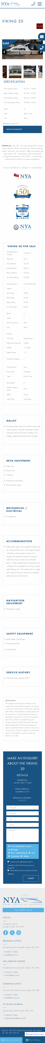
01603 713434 (11, 952)
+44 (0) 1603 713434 (22, 782)
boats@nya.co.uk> (12, 998)
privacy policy (29, 865)
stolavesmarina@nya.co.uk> (15, 1018)
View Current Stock (23, 910)
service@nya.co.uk (12, 975)
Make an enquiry (14, 129)
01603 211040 (11, 972)
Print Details (34, 1040)
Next (42, 72)
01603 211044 (11, 1015)
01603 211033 (11, 994)
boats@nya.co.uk (23, 791)
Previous (3, 72)
